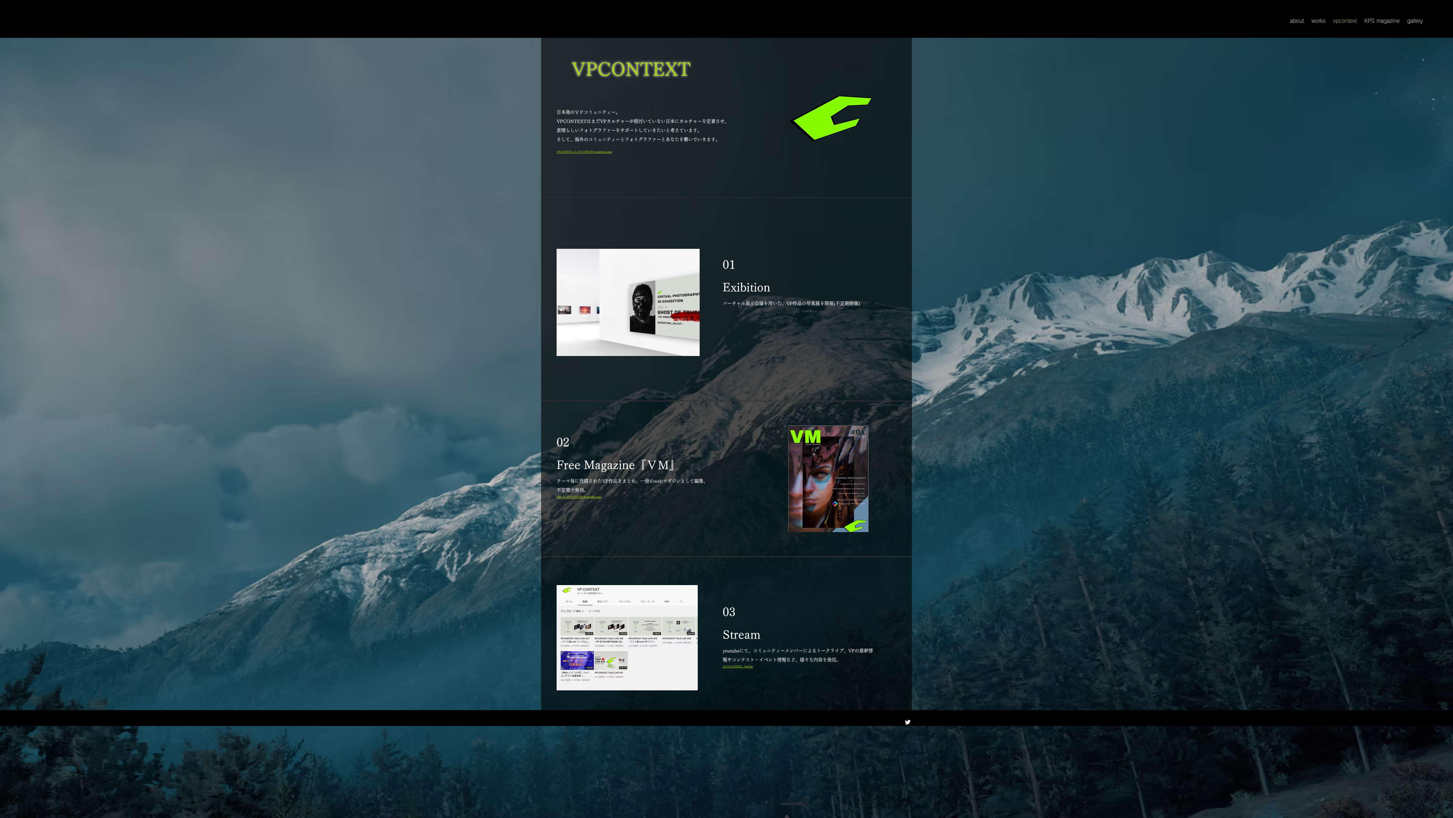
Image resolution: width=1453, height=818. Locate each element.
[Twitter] (908, 722)
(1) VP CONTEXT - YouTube (738, 666)
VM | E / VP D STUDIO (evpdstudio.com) (579, 497)
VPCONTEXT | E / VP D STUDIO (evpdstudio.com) (584, 152)
